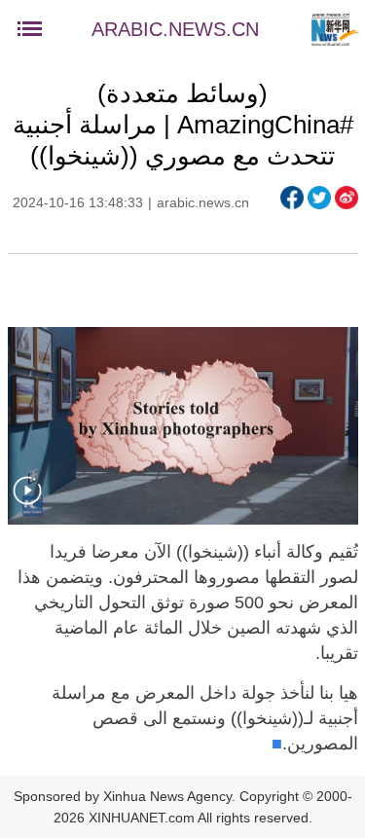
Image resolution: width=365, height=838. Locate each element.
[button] (27, 502)
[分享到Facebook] (292, 197)
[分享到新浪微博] (346, 197)
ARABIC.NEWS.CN (175, 29)
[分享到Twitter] (319, 197)
